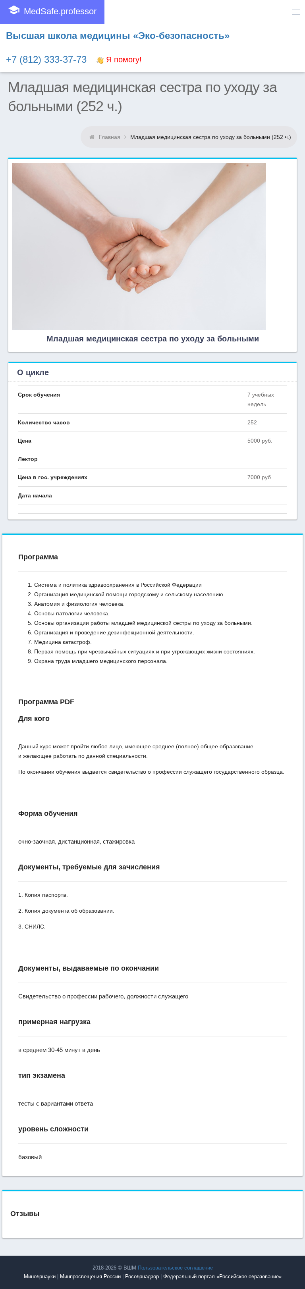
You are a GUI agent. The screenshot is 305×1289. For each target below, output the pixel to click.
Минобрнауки (40, 1276)
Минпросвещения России (90, 1276)
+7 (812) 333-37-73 (46, 59)
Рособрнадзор (142, 1276)
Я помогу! (123, 59)
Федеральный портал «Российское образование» (222, 1276)
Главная (109, 137)
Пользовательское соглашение (175, 1268)
